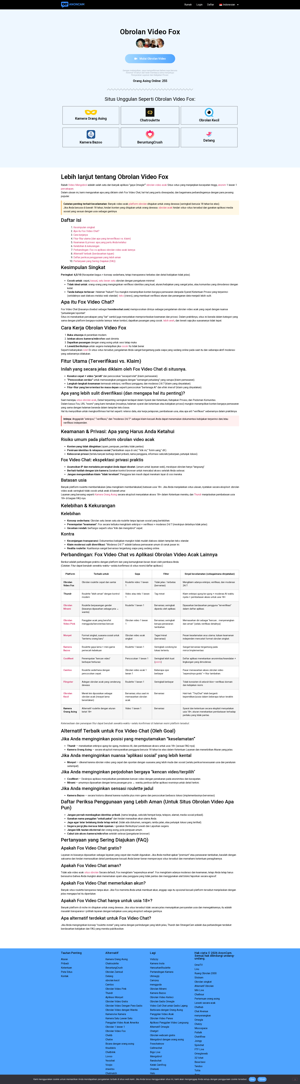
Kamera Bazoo (91, 142)
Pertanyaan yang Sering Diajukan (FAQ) (94, 261)
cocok (124, 346)
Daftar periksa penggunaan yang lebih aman (97, 257)
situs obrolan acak (86, 400)
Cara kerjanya (80, 234)
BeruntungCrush (149, 142)
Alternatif (112, 952)
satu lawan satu (107, 280)
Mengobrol (81, 184)
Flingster (68, 682)
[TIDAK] (295, 1079)
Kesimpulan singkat (84, 227)
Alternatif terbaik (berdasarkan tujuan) (93, 253)
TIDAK (262, 1079)
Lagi (153, 952)
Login (199, 4)
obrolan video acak (156, 184)
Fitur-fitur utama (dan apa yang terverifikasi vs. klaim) (102, 238)
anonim (222, 184)
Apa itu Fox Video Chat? (86, 231)
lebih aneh (168, 320)
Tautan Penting (71, 952)
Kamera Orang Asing (91, 118)
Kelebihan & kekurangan (86, 246)
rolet (85, 350)
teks (121, 295)
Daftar (210, 4)
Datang (209, 140)
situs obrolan (91, 872)
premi (158, 662)
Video (71, 184)
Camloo (67, 670)
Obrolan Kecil (209, 120)
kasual (94, 280)
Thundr (197, 494)
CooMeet (68, 658)
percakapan (67, 188)
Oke (252, 1079)
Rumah (188, 4)
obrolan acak (165, 207)
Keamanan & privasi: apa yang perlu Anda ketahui (99, 242)
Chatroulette (150, 120)
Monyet (67, 635)
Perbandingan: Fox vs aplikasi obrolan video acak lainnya (104, 249)
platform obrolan (138, 203)
